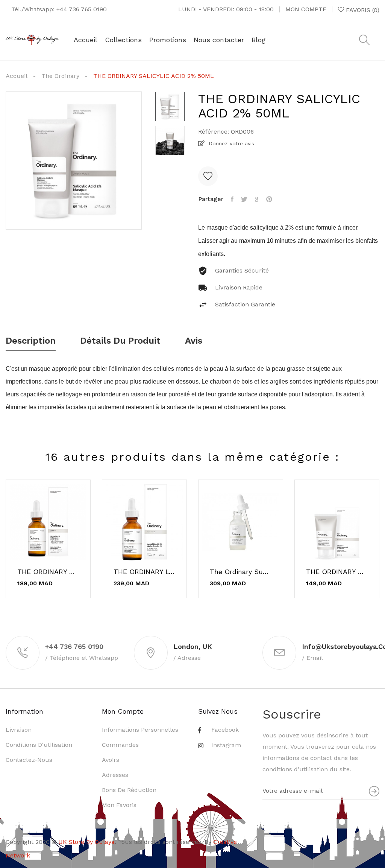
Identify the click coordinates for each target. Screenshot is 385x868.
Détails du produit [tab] (120, 341)
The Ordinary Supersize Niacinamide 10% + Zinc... (240, 572)
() (362, 9)
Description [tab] (31, 341)
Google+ (256, 199)
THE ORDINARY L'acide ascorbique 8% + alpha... (144, 572)
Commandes (120, 744)
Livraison (19, 729)
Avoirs (110, 759)
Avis (193, 341)
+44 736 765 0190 (81, 9)
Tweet (244, 199)
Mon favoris (119, 805)
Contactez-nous (29, 759)
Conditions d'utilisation (39, 744)
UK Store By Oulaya (86, 841)
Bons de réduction (129, 789)
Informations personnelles (140, 729)
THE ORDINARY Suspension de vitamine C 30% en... (337, 572)
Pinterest (269, 199)
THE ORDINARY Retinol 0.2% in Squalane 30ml (48, 572)
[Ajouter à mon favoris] (208, 176)
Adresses (115, 774)
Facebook (225, 729)
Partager (232, 199)
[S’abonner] (374, 791)
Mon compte (305, 9)
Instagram (226, 745)
